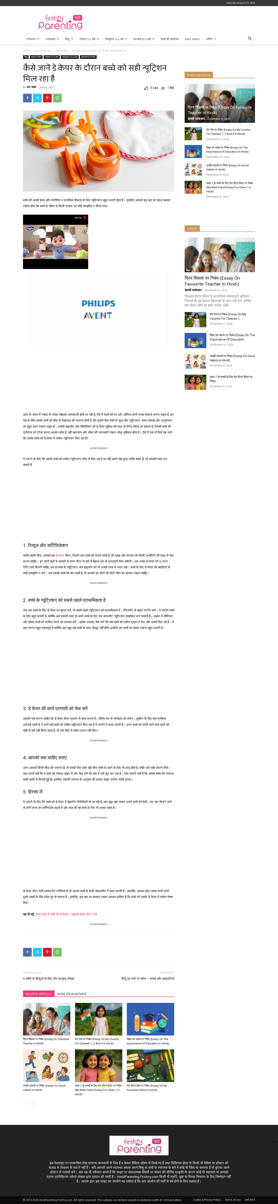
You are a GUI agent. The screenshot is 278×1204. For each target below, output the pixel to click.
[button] (250, 39)
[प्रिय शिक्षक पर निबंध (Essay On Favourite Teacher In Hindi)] (46, 1019)
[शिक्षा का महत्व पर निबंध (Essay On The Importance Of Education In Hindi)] (150, 1019)
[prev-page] (25, 1103)
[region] (98, 379)
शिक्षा (188, 270)
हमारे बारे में (250, 1199)
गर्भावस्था (50, 39)
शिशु (67, 39)
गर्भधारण (31, 39)
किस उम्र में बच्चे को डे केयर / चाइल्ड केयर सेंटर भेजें (66, 914)
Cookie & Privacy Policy (207, 1199)
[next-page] (32, 1103)
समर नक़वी (31, 87)
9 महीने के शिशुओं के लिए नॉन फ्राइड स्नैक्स (48, 979)
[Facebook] (27, 98)
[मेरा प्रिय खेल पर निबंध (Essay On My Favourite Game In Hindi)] (150, 1065)
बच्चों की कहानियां (170, 39)
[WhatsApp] (57, 98)
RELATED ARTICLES (39, 994)
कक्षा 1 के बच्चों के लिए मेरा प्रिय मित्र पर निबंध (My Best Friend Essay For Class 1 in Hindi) (98, 1090)
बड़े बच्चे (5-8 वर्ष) (142, 39)
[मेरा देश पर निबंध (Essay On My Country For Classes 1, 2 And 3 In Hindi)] (98, 1019)
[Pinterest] (47, 98)
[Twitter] (37, 98)
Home (26, 50)
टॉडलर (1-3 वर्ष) (87, 39)
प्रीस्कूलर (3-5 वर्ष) (114, 39)
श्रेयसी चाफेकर (196, 118)
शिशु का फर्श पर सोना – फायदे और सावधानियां (147, 979)
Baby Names (192, 39)
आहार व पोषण (61, 50)
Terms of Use (233, 1199)
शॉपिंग (209, 39)
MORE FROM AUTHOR (71, 994)
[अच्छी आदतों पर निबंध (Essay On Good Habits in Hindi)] (46, 1065)
